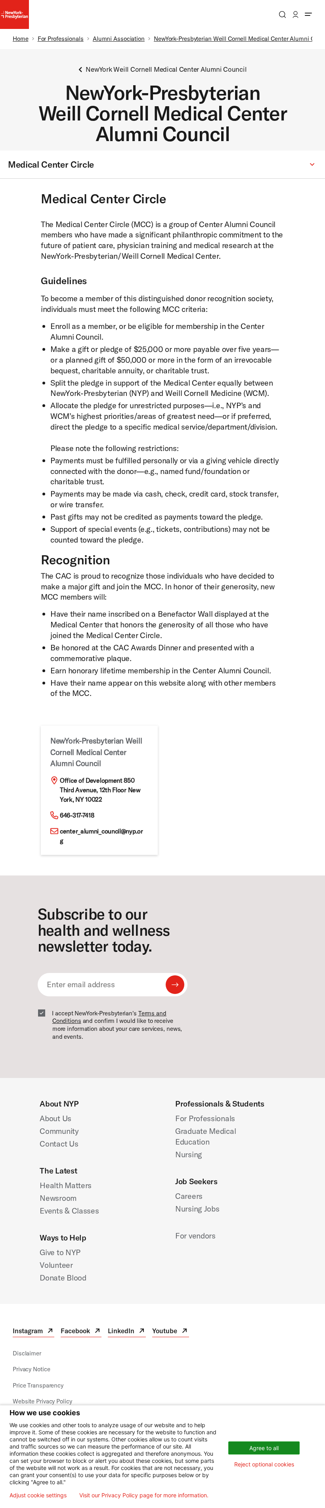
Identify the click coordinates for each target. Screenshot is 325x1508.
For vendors (195, 1235)
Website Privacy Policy (42, 1401)
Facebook (81, 1331)
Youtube (170, 1331)
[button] (162, 165)
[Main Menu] (308, 14)
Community (59, 1131)
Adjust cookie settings (38, 1495)
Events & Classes (69, 1211)
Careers (189, 1196)
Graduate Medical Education (205, 1136)
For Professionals (61, 38)
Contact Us (59, 1144)
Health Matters (66, 1185)
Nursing (188, 1154)
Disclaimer (27, 1353)
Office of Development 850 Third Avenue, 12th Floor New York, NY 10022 (100, 789)
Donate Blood (63, 1277)
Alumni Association (119, 38)
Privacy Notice (31, 1369)
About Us (55, 1118)
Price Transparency (38, 1385)
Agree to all (264, 1448)
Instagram (33, 1331)
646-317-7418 (77, 815)
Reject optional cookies (264, 1464)
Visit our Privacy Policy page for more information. (143, 1495)
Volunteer (56, 1265)
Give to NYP (60, 1252)
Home (21, 38)
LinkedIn (127, 1331)
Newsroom (58, 1198)
